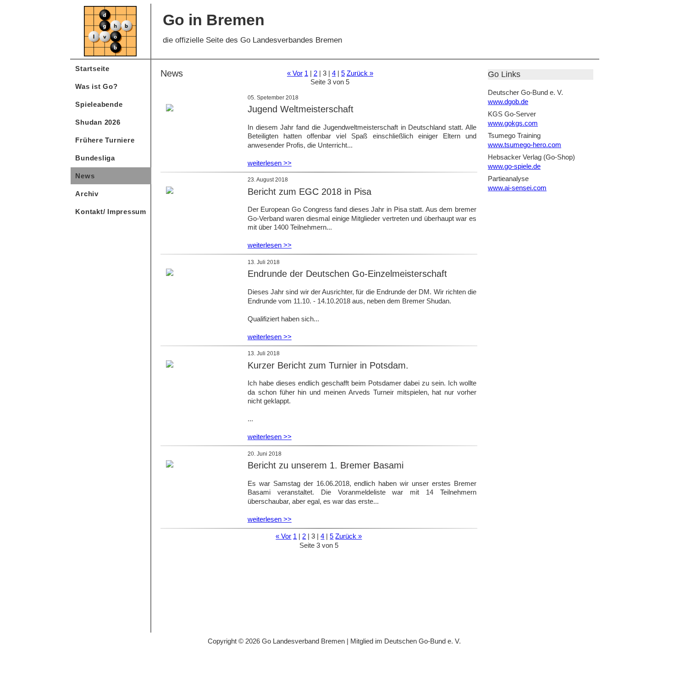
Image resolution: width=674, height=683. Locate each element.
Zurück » (360, 73)
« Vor (295, 73)
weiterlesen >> (270, 163)
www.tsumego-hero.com (524, 145)
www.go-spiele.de (514, 166)
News (84, 176)
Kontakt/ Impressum (110, 211)
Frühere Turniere (104, 140)
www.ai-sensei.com (517, 188)
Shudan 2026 (97, 122)
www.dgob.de (508, 101)
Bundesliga (95, 158)
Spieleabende (98, 104)
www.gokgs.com (513, 123)
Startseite (92, 68)
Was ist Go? (96, 86)
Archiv (87, 194)
